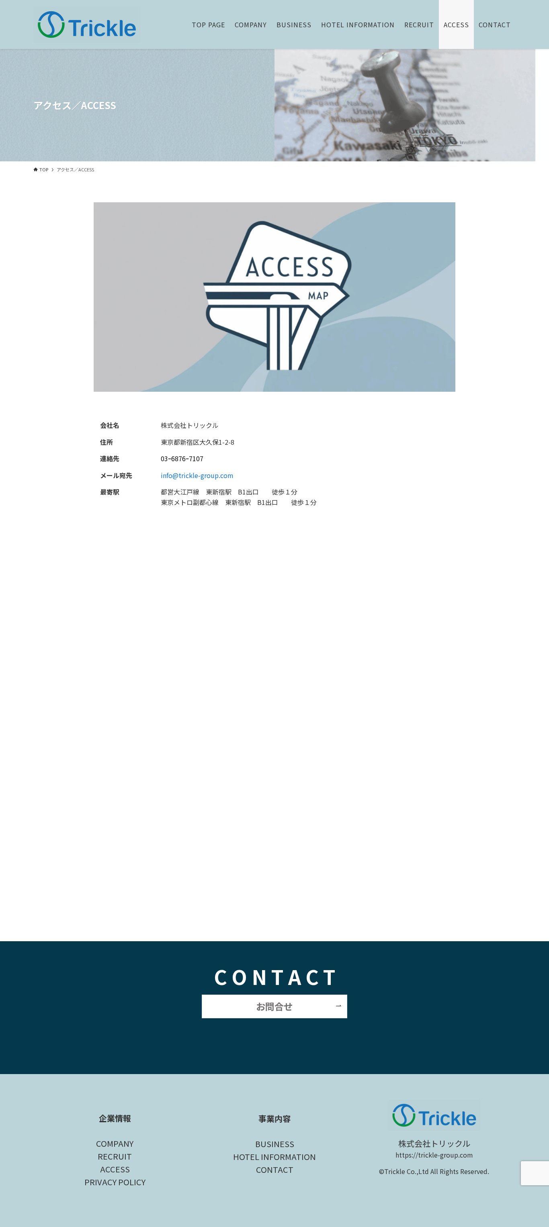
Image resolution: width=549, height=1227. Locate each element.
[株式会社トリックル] (86, 24)
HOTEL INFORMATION (274, 1156)
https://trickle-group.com (434, 1155)
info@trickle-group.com (197, 475)
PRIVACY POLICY (114, 1182)
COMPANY (114, 1143)
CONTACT (274, 1169)
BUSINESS (274, 1144)
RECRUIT (115, 1156)
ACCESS (115, 1169)
